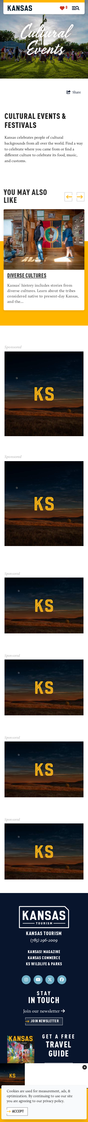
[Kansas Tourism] (20, 8)
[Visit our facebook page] (61, 979)
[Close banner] (84, 1067)
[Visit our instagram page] (26, 979)
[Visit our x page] (49, 979)
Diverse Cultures (26, 276)
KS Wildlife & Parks (44, 964)
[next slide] (80, 196)
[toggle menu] (75, 8)
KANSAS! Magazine (44, 952)
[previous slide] (68, 196)
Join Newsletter (45, 1021)
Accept (18, 1111)
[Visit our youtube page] (38, 979)
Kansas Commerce (44, 958)
